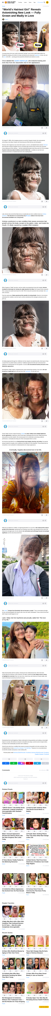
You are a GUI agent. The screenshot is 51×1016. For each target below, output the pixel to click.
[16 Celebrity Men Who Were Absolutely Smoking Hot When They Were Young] (13, 964)
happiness (37, 55)
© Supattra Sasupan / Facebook (8, 127)
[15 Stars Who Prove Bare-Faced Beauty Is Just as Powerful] (37, 964)
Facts (27, 894)
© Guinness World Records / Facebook (9, 201)
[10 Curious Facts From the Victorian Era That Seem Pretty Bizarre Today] (37, 879)
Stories (27, 865)
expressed (27, 371)
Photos (27, 839)
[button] (9, 759)
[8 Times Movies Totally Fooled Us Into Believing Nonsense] (13, 850)
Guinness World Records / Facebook (22, 752)
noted (5, 610)
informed (45, 144)
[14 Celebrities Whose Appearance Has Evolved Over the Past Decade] (13, 879)
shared (22, 433)
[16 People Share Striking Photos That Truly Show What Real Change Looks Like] (37, 824)
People (3, 6)
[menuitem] (20, 2)
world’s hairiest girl (20, 61)
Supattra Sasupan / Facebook (42, 754)
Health (27, 954)
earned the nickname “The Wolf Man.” (22, 748)
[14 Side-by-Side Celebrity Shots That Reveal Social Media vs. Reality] (37, 798)
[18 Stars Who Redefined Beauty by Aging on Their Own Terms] (13, 941)
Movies (3, 863)
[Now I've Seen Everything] (10, 2)
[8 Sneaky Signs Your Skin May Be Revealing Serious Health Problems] (37, 988)
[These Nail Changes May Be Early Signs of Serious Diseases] (37, 941)
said (47, 290)
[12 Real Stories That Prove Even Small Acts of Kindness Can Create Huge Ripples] (37, 850)
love (5, 56)
